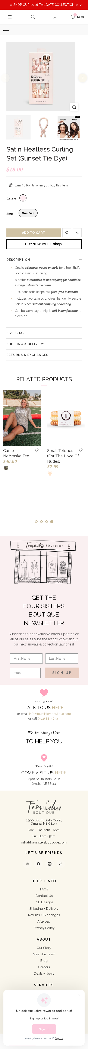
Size (9, 214)
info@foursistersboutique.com (50, 714)
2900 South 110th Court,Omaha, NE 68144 (44, 821)
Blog (44, 961)
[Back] (6, 30)
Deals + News (44, 973)
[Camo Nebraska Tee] (22, 418)
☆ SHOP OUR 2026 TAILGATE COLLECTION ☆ (44, 4)
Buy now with (38, 244)
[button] (37, 450)
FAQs (44, 889)
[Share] (77, 232)
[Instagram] (27, 864)
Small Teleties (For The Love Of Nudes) (63, 456)
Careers (44, 967)
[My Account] (55, 17)
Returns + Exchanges (44, 915)
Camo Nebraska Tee (16, 453)
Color (10, 199)
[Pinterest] (49, 864)
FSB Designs (44, 902)
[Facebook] (38, 864)
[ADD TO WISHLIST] (66, 232)
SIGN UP (62, 673)
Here (57, 707)
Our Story (44, 948)
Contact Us (44, 896)
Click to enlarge (74, 107)
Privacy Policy (44, 928)
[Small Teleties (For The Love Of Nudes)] (66, 418)
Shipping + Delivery (43, 909)
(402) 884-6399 (49, 718)
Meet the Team (44, 954)
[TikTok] (60, 864)
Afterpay (43, 921)
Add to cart (33, 233)
